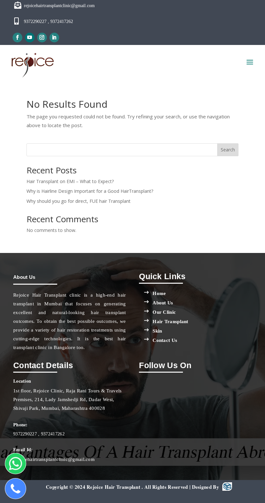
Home (159, 293)
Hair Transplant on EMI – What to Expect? (70, 181)
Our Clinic (164, 312)
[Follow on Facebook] (17, 37)
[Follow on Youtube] (30, 37)
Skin (157, 331)
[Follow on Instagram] (42, 37)
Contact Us (165, 340)
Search (228, 150)
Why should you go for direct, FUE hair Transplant (78, 201)
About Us (163, 302)
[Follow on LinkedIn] (54, 37)
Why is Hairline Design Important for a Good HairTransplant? (89, 191)
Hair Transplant (170, 321)
